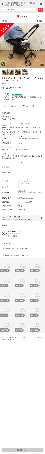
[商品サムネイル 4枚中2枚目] (11, 72)
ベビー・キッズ (23, 179)
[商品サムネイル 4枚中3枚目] (18, 72)
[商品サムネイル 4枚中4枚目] (25, 72)
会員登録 (5, 21)
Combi (20, 187)
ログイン (13, 21)
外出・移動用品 (23, 181)
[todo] (42, 16)
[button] (38, 16)
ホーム (4, 337)
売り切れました (22, 450)
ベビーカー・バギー (24, 183)
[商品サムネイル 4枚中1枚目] (5, 72)
